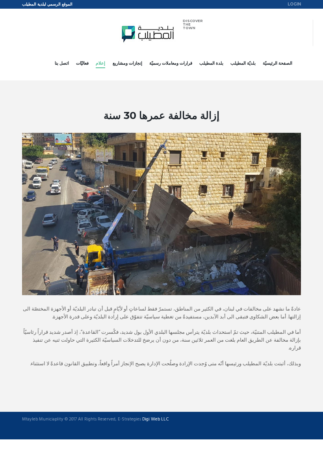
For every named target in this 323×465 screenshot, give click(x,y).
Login (294, 4)
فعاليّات (82, 63)
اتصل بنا (62, 63)
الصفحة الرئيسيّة (277, 63)
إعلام (100, 63)
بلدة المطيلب (211, 63)
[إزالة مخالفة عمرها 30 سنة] (161, 214)
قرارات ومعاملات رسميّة (170, 63)
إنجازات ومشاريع (127, 63)
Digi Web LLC (155, 419)
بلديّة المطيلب (243, 63)
